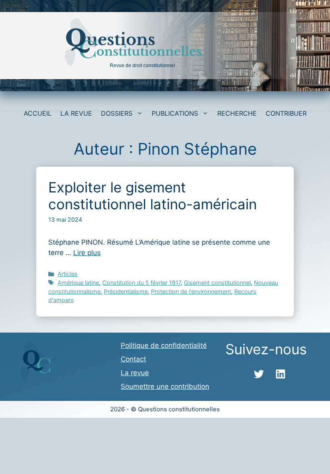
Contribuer (286, 113)
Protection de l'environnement (191, 291)
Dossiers (116, 113)
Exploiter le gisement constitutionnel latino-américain (152, 195)
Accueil (38, 113)
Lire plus (87, 253)
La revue (76, 113)
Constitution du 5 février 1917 (141, 282)
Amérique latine (78, 282)
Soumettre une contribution (165, 386)
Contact (133, 359)
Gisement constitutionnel (217, 282)
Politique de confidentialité (164, 345)
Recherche (237, 113)
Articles (68, 273)
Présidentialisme (126, 291)
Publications (175, 113)
